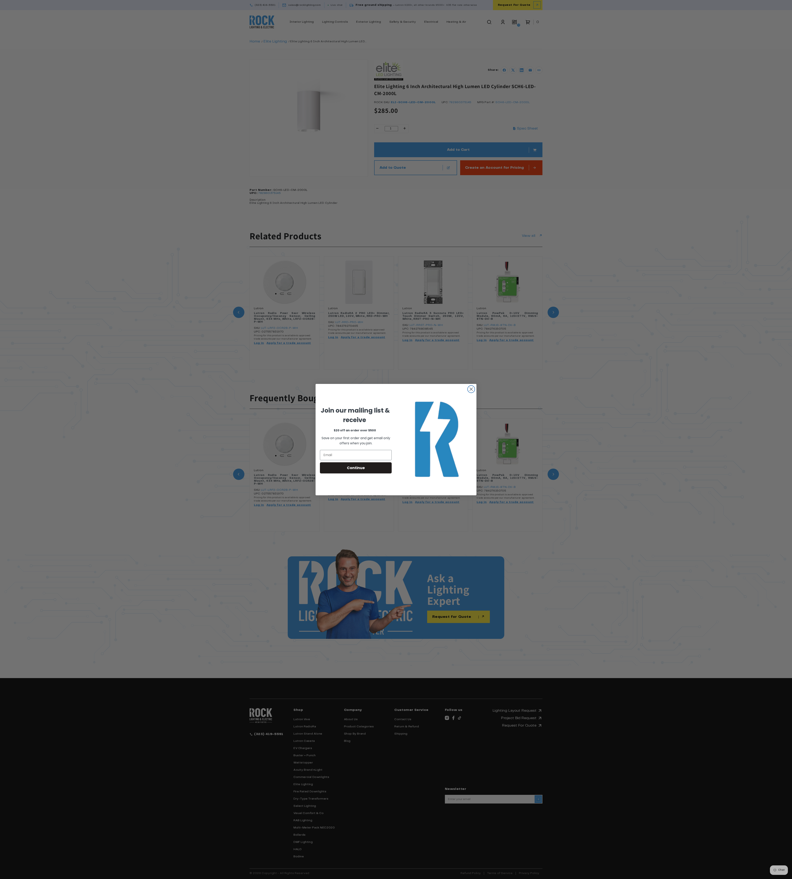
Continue (356, 467)
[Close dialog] (471, 389)
